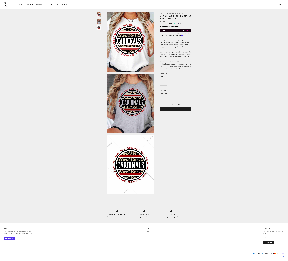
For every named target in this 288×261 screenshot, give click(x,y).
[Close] (164, 113)
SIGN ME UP (144, 143)
